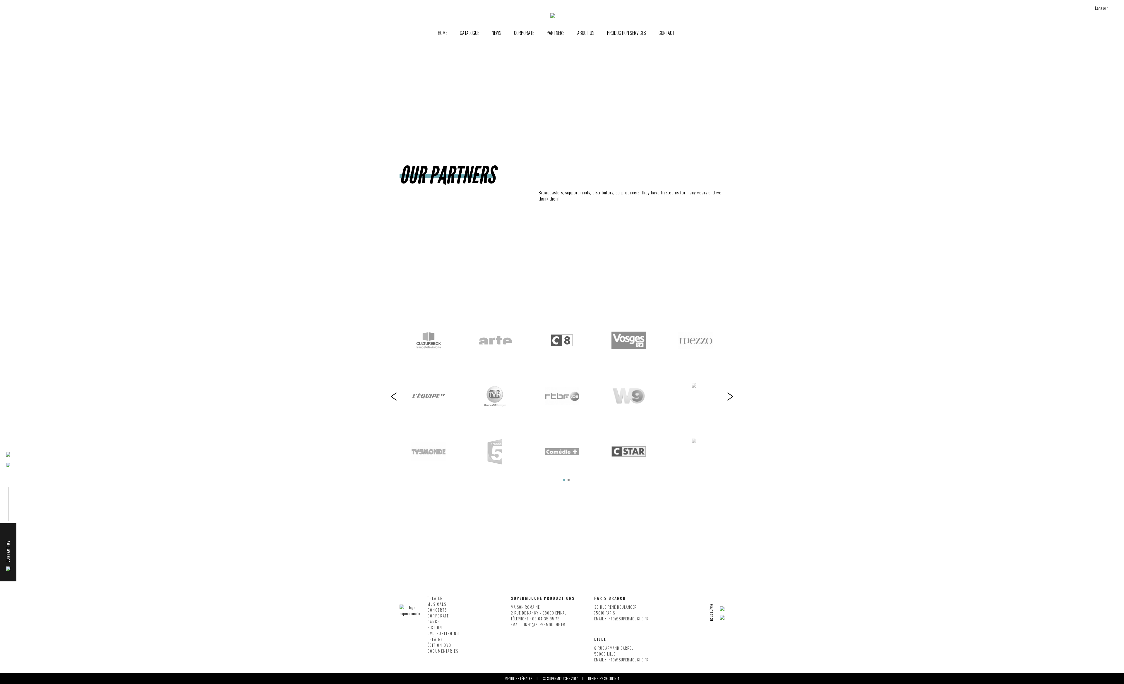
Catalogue (469, 32)
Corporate (438, 615)
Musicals (436, 604)
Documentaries (442, 651)
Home (442, 32)
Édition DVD (439, 645)
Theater (435, 598)
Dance (433, 621)
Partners (556, 32)
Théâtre (435, 639)
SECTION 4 (611, 678)
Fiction (434, 627)
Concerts (437, 609)
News (496, 32)
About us (585, 32)
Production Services (626, 32)
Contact (667, 32)
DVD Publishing (443, 633)
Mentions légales (518, 678)
